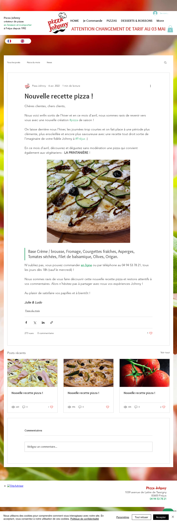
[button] (170, 28)
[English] (24, 41)
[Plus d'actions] (150, 86)
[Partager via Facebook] (26, 322)
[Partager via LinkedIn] (43, 322)
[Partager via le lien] (51, 322)
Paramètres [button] (122, 517)
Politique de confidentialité (84, 518)
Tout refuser (141, 517)
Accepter (161, 517)
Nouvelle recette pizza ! (27, 393)
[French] (11, 41)
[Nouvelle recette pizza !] (32, 373)
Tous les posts (13, 62)
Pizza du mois (33, 62)
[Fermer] (173, 517)
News (49, 62)
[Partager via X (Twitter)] (34, 322)
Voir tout (165, 352)
